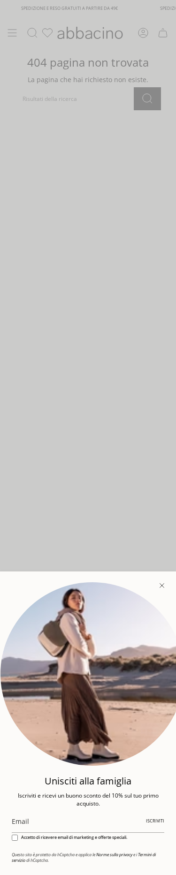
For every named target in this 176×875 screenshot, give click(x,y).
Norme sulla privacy (114, 855)
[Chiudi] (162, 585)
